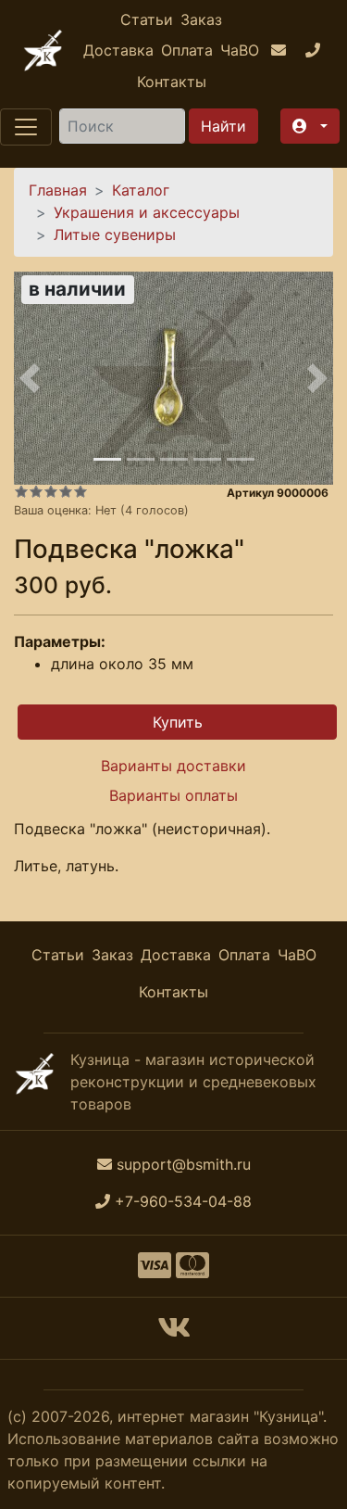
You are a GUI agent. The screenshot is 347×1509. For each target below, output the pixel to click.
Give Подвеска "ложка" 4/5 (65, 491)
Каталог (140, 190)
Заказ (201, 19)
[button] (310, 126)
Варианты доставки (173, 765)
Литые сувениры (115, 234)
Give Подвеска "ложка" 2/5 (36, 491)
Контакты (171, 81)
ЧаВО (239, 50)
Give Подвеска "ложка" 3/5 (50, 491)
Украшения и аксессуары (147, 212)
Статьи (146, 19)
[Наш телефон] (315, 51)
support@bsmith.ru (184, 1164)
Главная (58, 190)
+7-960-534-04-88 (183, 1201)
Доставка (118, 50)
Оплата (187, 50)
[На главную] (43, 50)
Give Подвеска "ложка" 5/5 (80, 491)
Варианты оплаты (173, 795)
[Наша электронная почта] (281, 51)
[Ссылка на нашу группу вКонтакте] (174, 1333)
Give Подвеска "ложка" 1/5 (21, 491)
